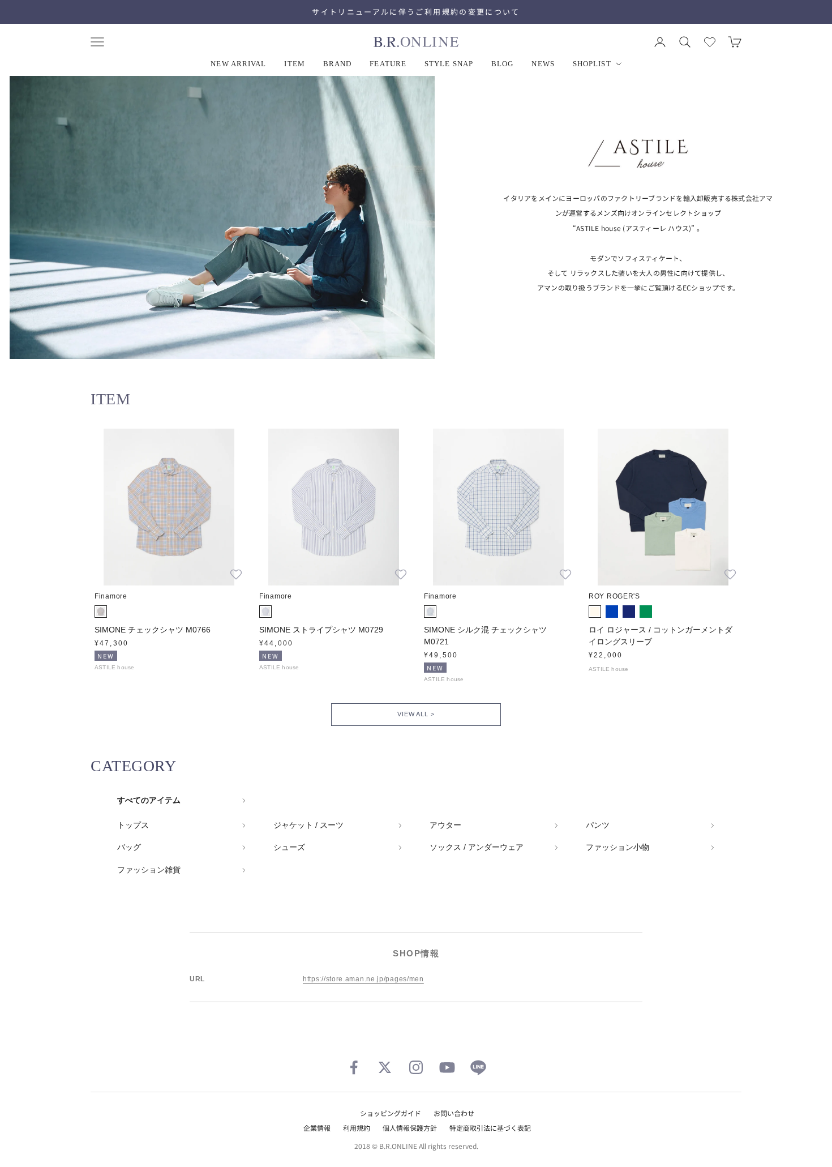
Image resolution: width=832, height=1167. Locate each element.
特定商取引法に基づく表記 (490, 1127)
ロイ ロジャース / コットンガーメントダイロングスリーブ (660, 635)
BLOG (502, 63)
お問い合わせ (454, 1113)
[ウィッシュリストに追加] (236, 574)
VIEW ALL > (415, 714)
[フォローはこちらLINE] (478, 1067)
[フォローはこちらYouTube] (447, 1067)
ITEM (294, 63)
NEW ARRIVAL (238, 63)
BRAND (337, 63)
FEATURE (388, 63)
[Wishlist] (710, 42)
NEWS (542, 63)
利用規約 (356, 1127)
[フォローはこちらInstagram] (416, 1067)
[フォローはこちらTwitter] (384, 1067)
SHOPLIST (592, 63)
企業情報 (317, 1127)
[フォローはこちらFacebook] (353, 1067)
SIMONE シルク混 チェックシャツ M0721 (485, 635)
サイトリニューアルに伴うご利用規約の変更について (416, 11)
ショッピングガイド (390, 1113)
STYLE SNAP (448, 63)
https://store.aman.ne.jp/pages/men (363, 979)
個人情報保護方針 (410, 1127)
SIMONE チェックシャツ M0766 (153, 629)
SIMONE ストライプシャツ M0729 (321, 629)
